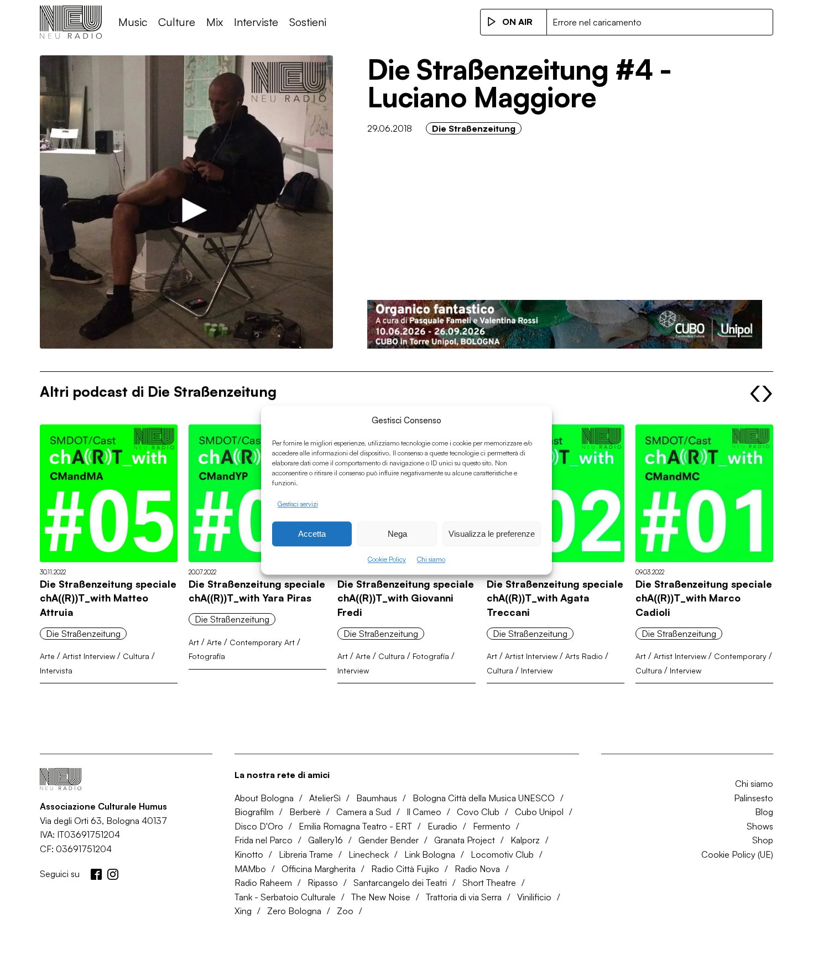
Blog (764, 811)
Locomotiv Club (502, 854)
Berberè (305, 811)
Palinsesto (753, 797)
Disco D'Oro (258, 826)
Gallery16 (325, 840)
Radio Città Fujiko (405, 868)
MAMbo (250, 868)
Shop (762, 840)
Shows (760, 826)
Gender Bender (388, 840)
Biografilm (254, 811)
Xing (243, 910)
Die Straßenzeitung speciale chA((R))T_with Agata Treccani (555, 598)
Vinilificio (534, 897)
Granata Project (464, 840)
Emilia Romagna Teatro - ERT (355, 826)
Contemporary (740, 656)
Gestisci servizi (298, 504)
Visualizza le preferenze (492, 533)
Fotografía (207, 656)
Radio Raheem (263, 882)
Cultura (136, 656)
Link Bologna (429, 854)
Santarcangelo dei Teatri (400, 882)
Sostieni (307, 22)
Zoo (345, 910)
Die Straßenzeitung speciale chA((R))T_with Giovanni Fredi (405, 598)
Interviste (256, 22)
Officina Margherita (319, 868)
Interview (353, 670)
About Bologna (264, 797)
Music (132, 22)
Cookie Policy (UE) (737, 854)
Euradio (442, 826)
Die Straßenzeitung (473, 128)
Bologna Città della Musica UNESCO (484, 797)
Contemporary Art (262, 642)
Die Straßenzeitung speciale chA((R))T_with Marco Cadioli (703, 598)
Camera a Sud (363, 811)
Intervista (56, 670)
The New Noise (380, 897)
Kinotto (248, 854)
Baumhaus (376, 797)
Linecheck (368, 854)
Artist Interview (88, 656)
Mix (214, 22)
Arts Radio (584, 656)
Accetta (312, 533)
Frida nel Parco (263, 840)
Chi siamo (431, 560)
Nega (397, 533)
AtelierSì (325, 797)
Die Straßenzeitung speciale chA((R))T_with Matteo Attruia (108, 598)
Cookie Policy (387, 560)
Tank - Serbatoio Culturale (285, 897)
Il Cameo (423, 811)
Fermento (491, 826)
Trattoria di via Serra (464, 897)
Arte (47, 656)
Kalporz (525, 840)
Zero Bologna (294, 910)
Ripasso (323, 882)
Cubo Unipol (539, 811)
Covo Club (478, 811)
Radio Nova (477, 868)
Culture (176, 22)
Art (194, 642)
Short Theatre (489, 882)
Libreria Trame (306, 854)
